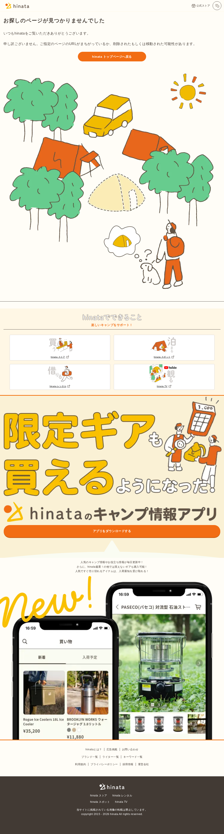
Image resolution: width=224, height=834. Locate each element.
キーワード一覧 (132, 756)
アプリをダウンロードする (112, 531)
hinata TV (121, 801)
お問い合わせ (130, 749)
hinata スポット (100, 801)
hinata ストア (98, 795)
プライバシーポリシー (104, 764)
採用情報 (127, 764)
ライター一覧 (110, 756)
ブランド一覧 (89, 756)
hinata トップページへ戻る (112, 56)
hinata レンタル (122, 795)
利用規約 (80, 764)
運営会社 (143, 764)
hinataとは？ (94, 749)
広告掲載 (112, 749)
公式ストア (203, 5)
